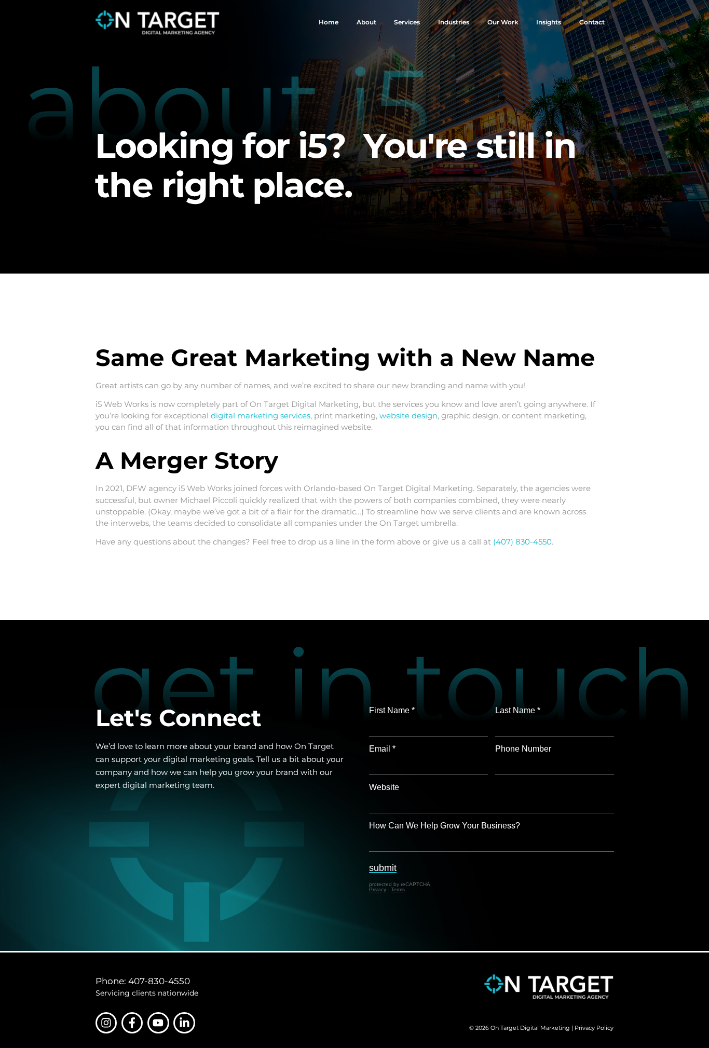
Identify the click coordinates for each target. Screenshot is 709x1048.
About (366, 22)
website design (408, 415)
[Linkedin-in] (184, 1023)
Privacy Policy (594, 1027)
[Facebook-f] (132, 1023)
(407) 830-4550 (522, 542)
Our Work (503, 22)
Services (407, 22)
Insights (548, 22)
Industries (453, 22)
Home (328, 22)
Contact (592, 22)
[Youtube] (158, 1023)
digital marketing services (260, 415)
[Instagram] (106, 1023)
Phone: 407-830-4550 (143, 981)
